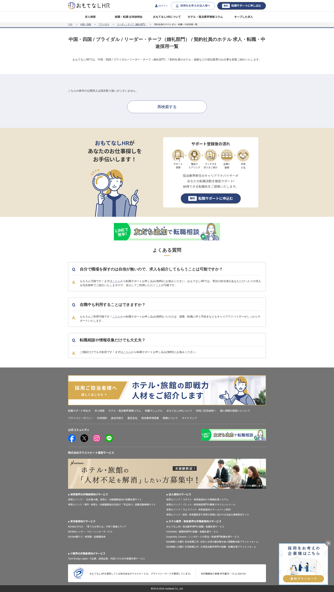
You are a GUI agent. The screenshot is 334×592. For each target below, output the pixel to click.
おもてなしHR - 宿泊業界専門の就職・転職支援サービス (195, 526)
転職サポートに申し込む (242, 5)
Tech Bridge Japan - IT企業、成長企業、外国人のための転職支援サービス (106, 558)
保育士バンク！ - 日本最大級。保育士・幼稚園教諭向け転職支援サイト (105, 499)
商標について (170, 418)
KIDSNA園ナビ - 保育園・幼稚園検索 (87, 536)
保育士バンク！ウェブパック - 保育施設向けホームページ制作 (198, 509)
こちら (116, 281)
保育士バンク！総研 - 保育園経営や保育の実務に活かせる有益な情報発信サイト (207, 514)
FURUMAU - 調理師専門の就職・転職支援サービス (192, 531)
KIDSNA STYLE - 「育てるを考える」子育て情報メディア (97, 526)
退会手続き (117, 418)
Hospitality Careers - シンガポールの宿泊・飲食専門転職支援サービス (202, 536)
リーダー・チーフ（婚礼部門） (132, 24)
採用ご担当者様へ (206, 410)
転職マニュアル (154, 410)
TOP (70, 24)
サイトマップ (189, 418)
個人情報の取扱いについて (235, 410)
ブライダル (104, 24)
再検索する (167, 106)
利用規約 (102, 418)
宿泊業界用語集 (150, 418)
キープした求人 (243, 16)
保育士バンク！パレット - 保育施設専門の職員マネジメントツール (200, 504)
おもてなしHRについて (167, 16)
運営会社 (132, 418)
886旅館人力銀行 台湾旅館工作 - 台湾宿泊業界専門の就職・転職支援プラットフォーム (211, 547)
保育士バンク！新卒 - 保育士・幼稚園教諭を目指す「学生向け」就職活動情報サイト (112, 504)
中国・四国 (85, 24)
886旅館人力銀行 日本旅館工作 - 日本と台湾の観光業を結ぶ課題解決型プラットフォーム (212, 541)
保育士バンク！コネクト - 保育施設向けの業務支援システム (197, 499)
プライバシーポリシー (80, 418)
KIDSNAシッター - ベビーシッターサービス (90, 531)
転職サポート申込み (79, 410)
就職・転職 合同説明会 (128, 16)
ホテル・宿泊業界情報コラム (205, 16)
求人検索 (90, 16)
